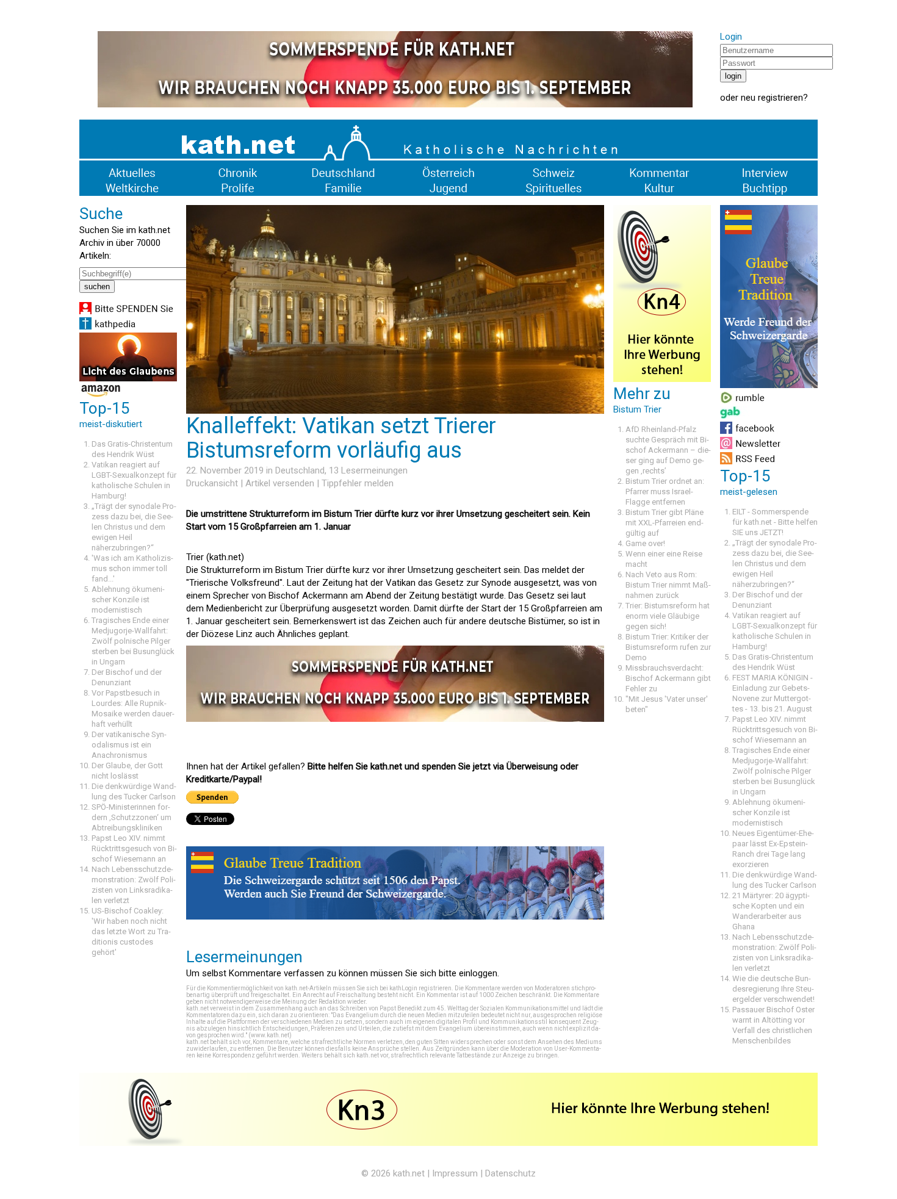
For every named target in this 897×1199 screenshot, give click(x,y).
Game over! (645, 543)
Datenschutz (510, 1173)
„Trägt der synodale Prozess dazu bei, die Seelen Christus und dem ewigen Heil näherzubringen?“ (134, 527)
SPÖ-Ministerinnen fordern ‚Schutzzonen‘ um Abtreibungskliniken (131, 817)
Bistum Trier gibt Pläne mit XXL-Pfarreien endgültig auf (664, 523)
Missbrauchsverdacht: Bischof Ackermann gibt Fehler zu (668, 678)
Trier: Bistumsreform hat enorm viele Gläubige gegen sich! (667, 616)
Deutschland (300, 470)
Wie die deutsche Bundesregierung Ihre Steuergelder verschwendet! (773, 989)
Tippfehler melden (358, 483)
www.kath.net (270, 1035)
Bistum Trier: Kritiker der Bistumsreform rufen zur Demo (668, 647)
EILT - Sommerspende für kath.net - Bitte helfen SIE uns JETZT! (775, 522)
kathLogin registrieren (420, 988)
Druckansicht (212, 483)
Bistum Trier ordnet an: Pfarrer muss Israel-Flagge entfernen (664, 491)
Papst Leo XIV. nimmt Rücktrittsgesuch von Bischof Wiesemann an (134, 848)
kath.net (409, 1173)
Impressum (455, 1173)
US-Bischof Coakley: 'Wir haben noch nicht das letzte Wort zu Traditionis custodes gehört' (131, 931)
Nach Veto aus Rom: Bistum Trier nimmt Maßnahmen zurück (668, 585)
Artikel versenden (279, 483)
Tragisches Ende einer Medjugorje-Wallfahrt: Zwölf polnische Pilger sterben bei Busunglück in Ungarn (133, 641)
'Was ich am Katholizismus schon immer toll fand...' (132, 568)
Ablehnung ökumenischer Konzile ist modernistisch (128, 599)
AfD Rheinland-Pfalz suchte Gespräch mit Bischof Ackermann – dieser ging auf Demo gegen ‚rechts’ (668, 450)
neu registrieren (772, 97)
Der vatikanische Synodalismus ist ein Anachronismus (129, 745)
